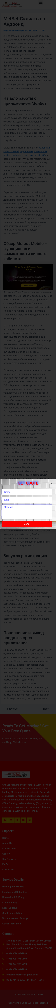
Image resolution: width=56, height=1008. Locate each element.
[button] (52, 483)
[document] (28, 504)
